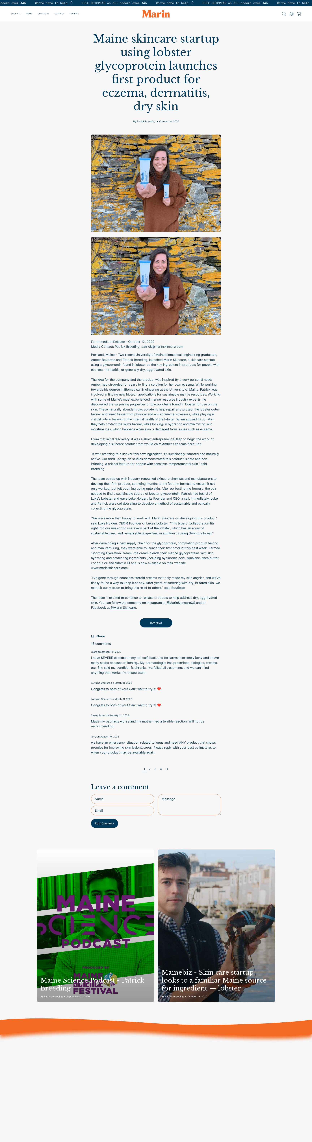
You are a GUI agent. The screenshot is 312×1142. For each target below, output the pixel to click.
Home (114, 1051)
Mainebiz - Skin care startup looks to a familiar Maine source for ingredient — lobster (214, 980)
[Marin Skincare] (156, 14)
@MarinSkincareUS (180, 603)
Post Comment (104, 823)
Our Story (117, 1057)
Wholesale (167, 1083)
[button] (284, 13)
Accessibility (169, 1090)
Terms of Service (172, 1064)
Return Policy (169, 1070)
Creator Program (172, 1044)
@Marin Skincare (123, 607)
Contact (116, 1070)
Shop (114, 1044)
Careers (166, 1057)
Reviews (116, 1064)
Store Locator (170, 1051)
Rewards (117, 1077)
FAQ (162, 1077)
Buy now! (156, 622)
